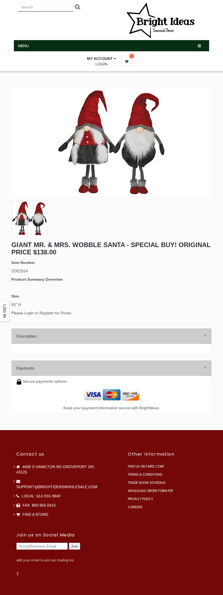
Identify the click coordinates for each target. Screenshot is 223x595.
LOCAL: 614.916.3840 (40, 496)
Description (26, 336)
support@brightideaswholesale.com (56, 487)
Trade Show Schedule (147, 482)
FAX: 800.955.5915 (38, 505)
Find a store (34, 514)
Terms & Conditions (145, 474)
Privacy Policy (140, 499)
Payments (25, 368)
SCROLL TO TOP (209, 174)
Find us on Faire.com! (146, 466)
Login (101, 64)
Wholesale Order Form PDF (151, 490)
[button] (101, 58)
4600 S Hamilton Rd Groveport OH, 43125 (55, 469)
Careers (135, 507)
